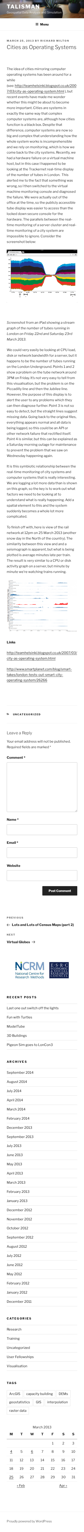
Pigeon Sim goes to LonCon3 (30, 1045)
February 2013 (18, 1192)
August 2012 (17, 1247)
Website (13, 866)
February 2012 (18, 1283)
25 (11, 1477)
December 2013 (19, 1128)
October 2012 (17, 1228)
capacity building (39, 1394)
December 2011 (19, 1302)
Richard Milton (54, 40)
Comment (16, 758)
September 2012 (20, 1237)
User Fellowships (20, 1357)
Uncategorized (27, 714)
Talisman (23, 6)
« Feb (21, 1486)
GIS (38, 1402)
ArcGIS (14, 1394)
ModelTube (16, 1026)
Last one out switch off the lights (33, 1008)
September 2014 (20, 1073)
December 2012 (19, 1210)
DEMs (63, 1394)
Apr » (63, 1486)
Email (12, 843)
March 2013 (16, 1183)
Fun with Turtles (19, 1017)
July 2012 (14, 1256)
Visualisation (17, 1366)
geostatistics (19, 1402)
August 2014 (17, 1082)
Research (14, 1329)
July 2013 (14, 1146)
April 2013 (15, 1173)
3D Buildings (17, 1036)
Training (13, 1339)
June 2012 (15, 1265)
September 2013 (20, 1137)
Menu (44, 24)
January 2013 (17, 1201)
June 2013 (15, 1155)
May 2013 (14, 1164)
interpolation (57, 1402)
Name (13, 820)
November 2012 (19, 1219)
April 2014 (15, 1100)
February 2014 (18, 1118)
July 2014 (14, 1091)
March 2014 (16, 1109)
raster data (17, 1411)
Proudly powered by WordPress (29, 1521)
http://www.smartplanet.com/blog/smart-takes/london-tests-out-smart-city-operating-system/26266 (39, 674)
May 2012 (14, 1274)
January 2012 (17, 1292)
